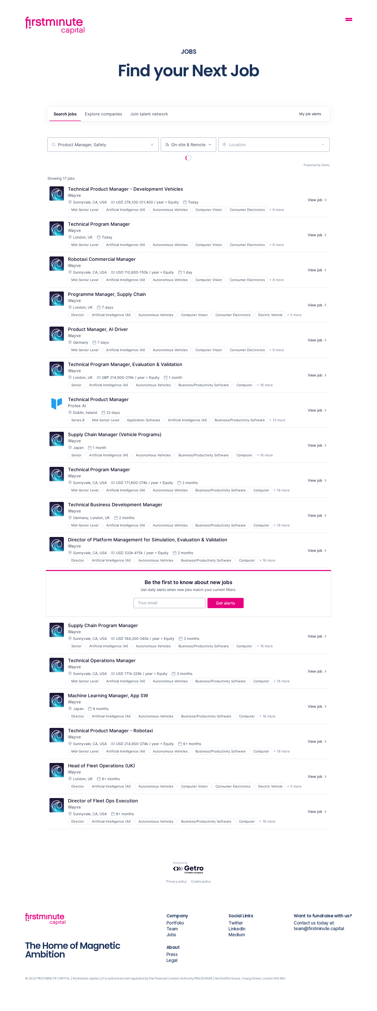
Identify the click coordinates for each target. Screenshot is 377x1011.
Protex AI (77, 405)
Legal (171, 960)
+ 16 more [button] (265, 385)
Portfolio (175, 923)
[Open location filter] (323, 144)
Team (172, 929)
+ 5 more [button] (294, 315)
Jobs (171, 934)
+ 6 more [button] (276, 210)
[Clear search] (152, 144)
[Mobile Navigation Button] (348, 20)
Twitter (236, 923)
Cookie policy (201, 881)
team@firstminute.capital (319, 928)
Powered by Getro (317, 165)
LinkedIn (237, 929)
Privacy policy (176, 881)
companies (103, 113)
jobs (65, 113)
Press (172, 954)
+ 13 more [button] (277, 420)
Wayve (74, 195)
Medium (237, 934)
